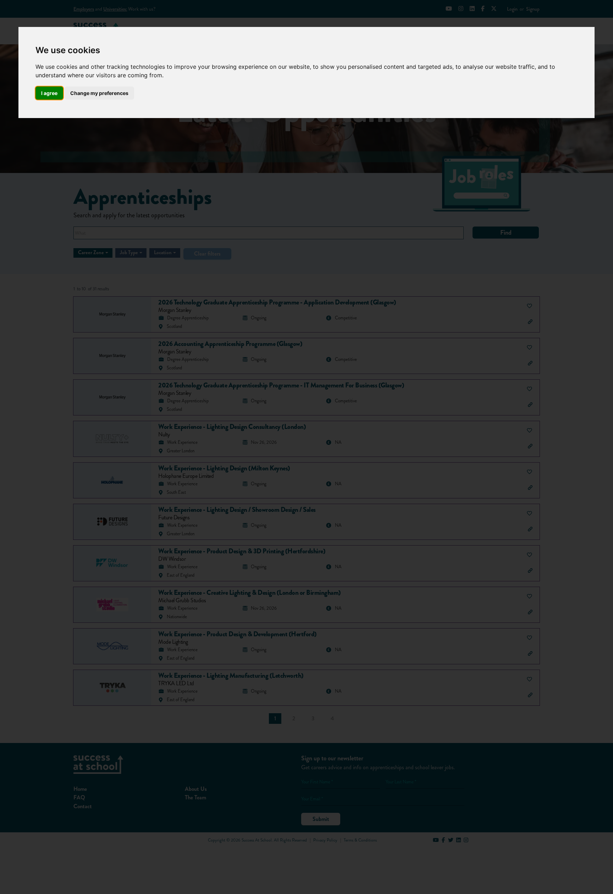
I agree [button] (49, 93)
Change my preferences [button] (99, 93)
